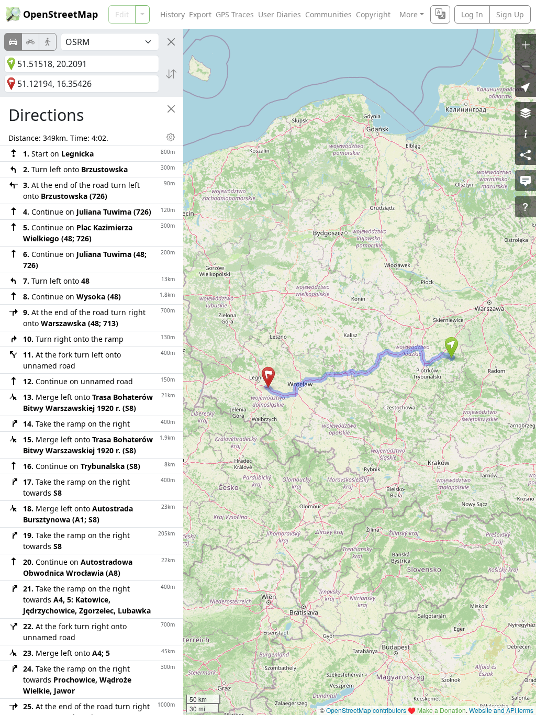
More (408, 14)
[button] (451, 347)
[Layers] (525, 112)
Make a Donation (441, 710)
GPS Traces (235, 14)
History (172, 14)
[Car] (13, 42)
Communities (328, 14)
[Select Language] (440, 14)
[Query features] (525, 206)
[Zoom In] (525, 44)
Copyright (373, 14)
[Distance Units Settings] (170, 137)
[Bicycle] (30, 42)
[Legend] (525, 133)
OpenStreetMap (60, 14)
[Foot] (48, 42)
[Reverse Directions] (171, 74)
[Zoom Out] (525, 65)
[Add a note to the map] (525, 180)
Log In (472, 14)
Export (200, 14)
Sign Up (510, 14)
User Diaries (279, 14)
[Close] (171, 42)
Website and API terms (501, 710)
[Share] (525, 154)
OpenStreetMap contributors (366, 710)
